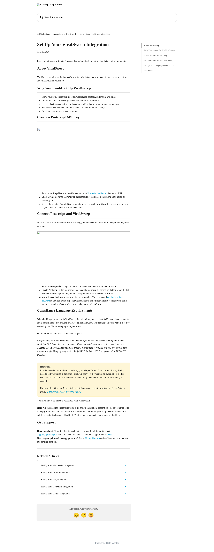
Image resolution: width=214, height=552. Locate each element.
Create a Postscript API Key (155, 55)
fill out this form (92, 438)
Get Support (149, 70)
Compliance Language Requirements (159, 65)
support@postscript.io (47, 434)
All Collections (43, 34)
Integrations (58, 34)
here (110, 434)
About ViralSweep (151, 45)
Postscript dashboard (96, 193)
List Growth (71, 34)
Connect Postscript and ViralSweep (158, 60)
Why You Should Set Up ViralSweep (159, 50)
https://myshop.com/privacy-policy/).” (64, 392)
